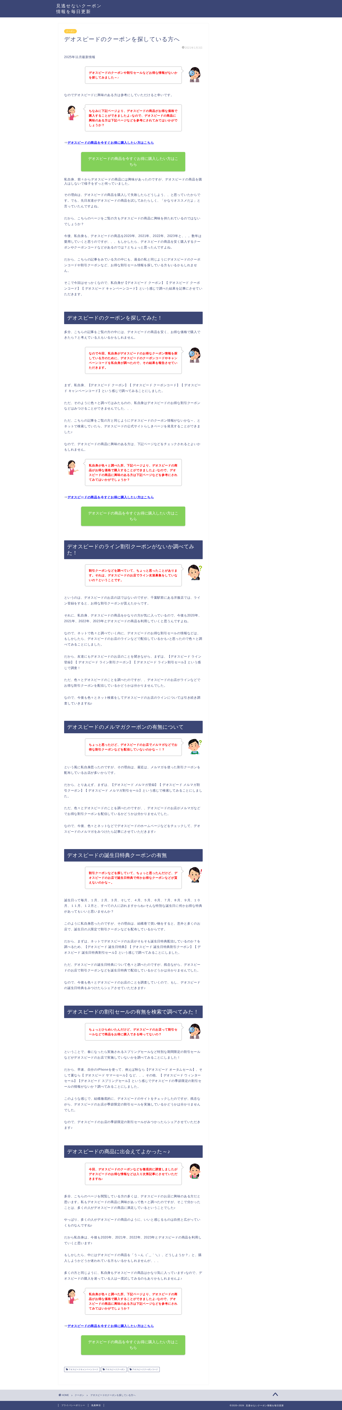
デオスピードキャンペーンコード (83, 1369)
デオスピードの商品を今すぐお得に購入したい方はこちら (110, 142)
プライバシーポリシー (73, 1405)
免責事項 (96, 1405)
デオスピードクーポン (115, 1369)
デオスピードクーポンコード (145, 1369)
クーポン (70, 31)
